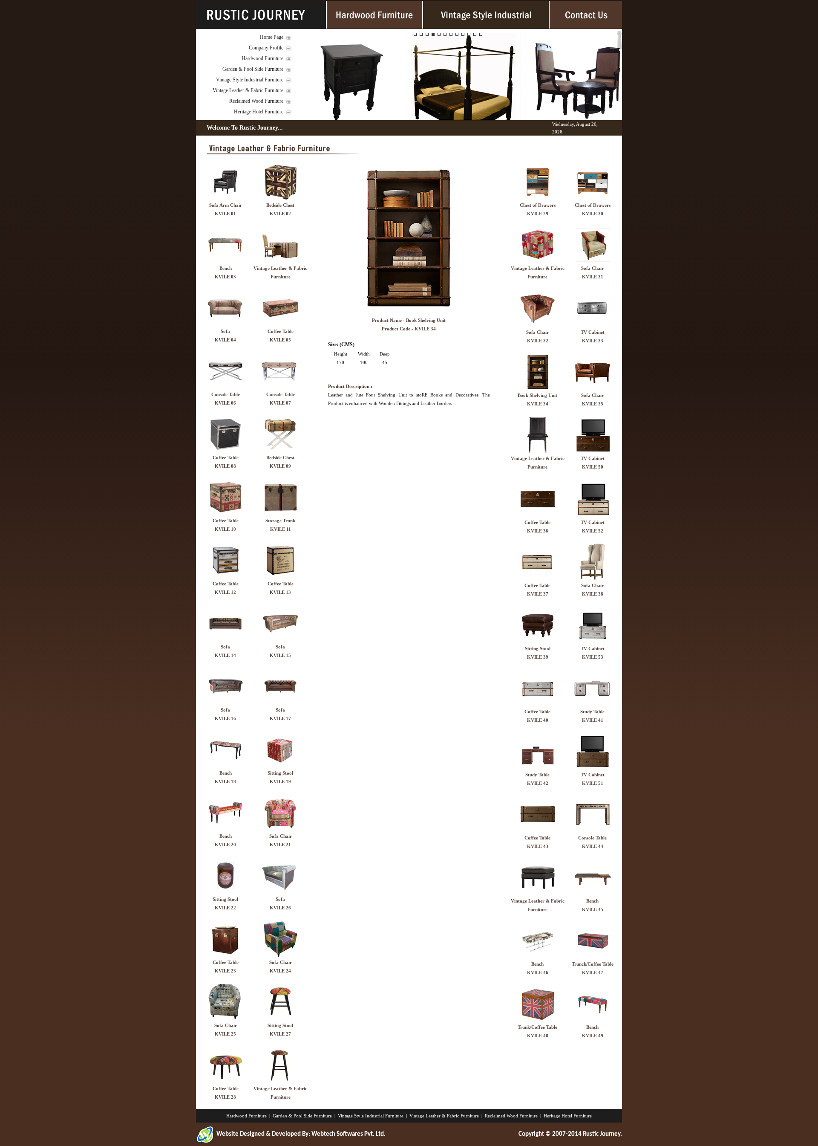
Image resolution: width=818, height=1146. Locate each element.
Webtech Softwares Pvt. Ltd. (348, 1134)
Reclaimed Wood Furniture (256, 101)
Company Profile (266, 48)
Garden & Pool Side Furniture (252, 69)
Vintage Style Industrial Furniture (249, 80)
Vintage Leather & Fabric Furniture (248, 90)
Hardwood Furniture (262, 58)
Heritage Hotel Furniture (258, 112)
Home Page (271, 37)
